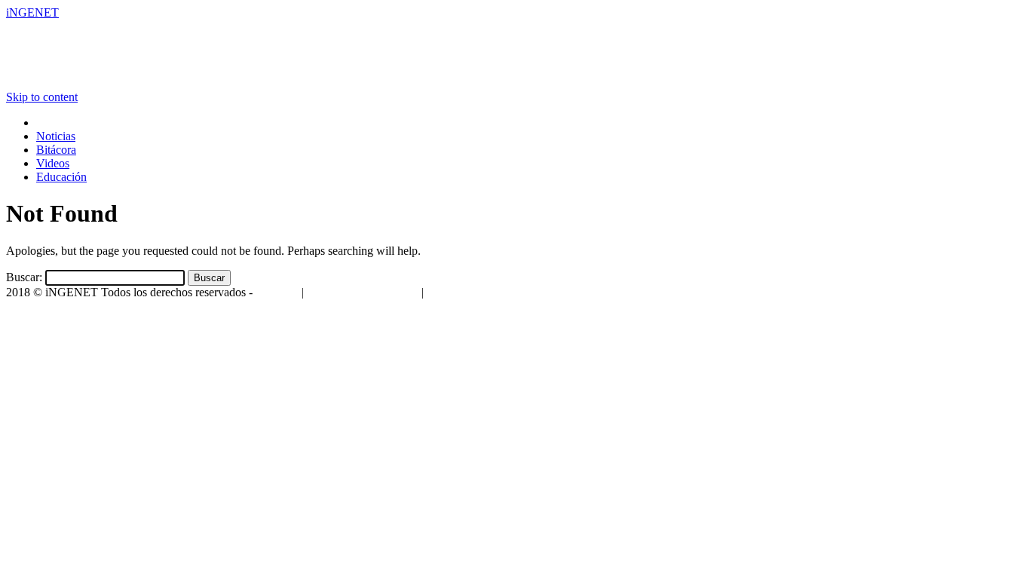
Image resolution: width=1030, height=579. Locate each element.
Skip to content (42, 96)
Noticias (55, 136)
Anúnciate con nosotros (362, 292)
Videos (52, 163)
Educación (61, 176)
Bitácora (56, 149)
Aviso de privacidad (473, 292)
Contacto (277, 292)
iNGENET (32, 12)
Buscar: (24, 277)
